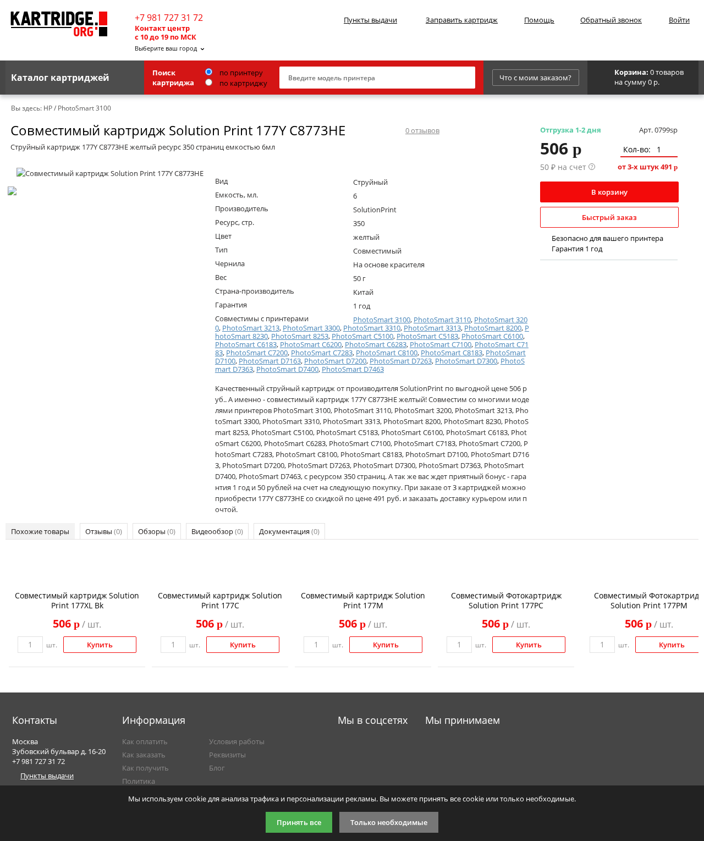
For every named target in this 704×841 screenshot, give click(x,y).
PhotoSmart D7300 (466, 361)
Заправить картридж (462, 20)
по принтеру (240, 73)
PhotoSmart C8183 (451, 353)
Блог (217, 768)
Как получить (145, 768)
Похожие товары (40, 531)
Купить (100, 645)
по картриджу (242, 83)
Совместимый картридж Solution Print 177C (220, 600)
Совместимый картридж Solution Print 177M (363, 600)
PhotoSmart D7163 (270, 361)
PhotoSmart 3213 (250, 328)
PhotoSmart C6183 (246, 344)
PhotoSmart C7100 (440, 344)
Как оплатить (145, 741)
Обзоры (156, 531)
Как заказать (144, 755)
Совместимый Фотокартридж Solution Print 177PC (506, 600)
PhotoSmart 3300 (311, 328)
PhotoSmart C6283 (375, 344)
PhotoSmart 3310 (371, 328)
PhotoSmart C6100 (492, 336)
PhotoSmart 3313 (432, 328)
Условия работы (237, 741)
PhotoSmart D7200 (335, 361)
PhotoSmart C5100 (362, 336)
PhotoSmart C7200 (257, 353)
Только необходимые (388, 822)
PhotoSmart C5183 (427, 336)
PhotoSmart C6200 (311, 344)
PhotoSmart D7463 (353, 369)
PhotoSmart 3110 (442, 320)
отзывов (422, 130)
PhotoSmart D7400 (287, 369)
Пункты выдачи (370, 20)
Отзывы (103, 531)
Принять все (299, 822)
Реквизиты (227, 755)
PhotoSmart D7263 (401, 361)
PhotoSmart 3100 (381, 320)
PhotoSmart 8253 (299, 336)
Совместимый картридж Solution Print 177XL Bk (77, 600)
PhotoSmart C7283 (322, 353)
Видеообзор (217, 531)
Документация (289, 531)
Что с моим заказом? (535, 78)
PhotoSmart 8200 (492, 328)
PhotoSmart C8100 (386, 353)
